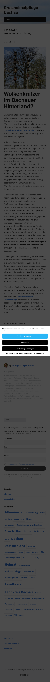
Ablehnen (25, 342)
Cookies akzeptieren (25, 336)
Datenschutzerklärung (27, 353)
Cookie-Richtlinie (12, 353)
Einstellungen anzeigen (25, 349)
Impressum (40, 353)
